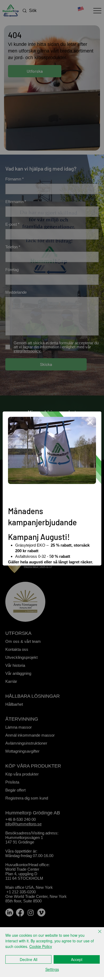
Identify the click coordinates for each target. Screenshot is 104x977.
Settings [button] (52, 969)
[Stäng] (96, 934)
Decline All (28, 959)
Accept (76, 959)
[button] (90, 422)
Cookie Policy (40, 946)
